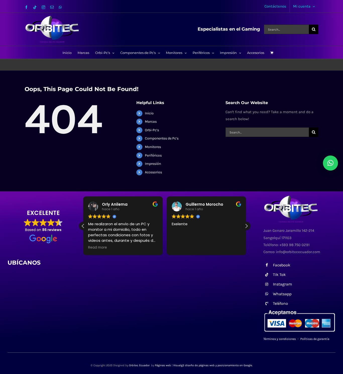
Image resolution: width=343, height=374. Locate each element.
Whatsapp (282, 293)
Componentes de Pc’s (162, 138)
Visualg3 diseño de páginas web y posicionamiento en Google (212, 365)
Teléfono (280, 303)
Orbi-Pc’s (152, 130)
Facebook (281, 265)
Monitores (153, 147)
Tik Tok (279, 274)
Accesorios (153, 172)
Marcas (151, 121)
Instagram (282, 284)
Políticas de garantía (314, 339)
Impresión (153, 164)
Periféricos (153, 155)
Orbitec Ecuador (139, 365)
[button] (246, 226)
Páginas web (163, 365)
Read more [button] (97, 247)
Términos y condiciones (279, 339)
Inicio (149, 113)
